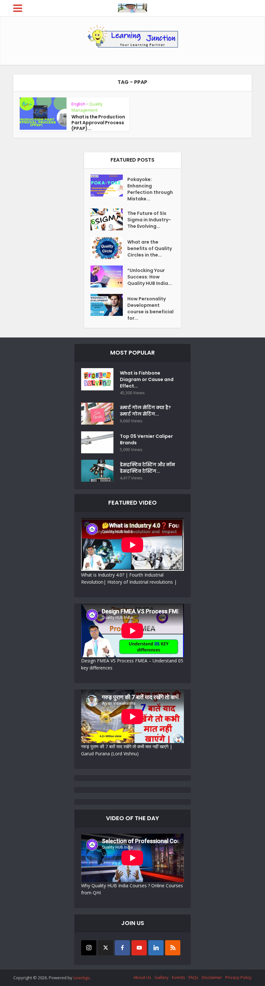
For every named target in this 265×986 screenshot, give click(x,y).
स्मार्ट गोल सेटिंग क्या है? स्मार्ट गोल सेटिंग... (145, 410)
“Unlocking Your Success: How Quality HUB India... (149, 277)
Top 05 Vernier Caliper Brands (146, 439)
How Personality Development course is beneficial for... (150, 308)
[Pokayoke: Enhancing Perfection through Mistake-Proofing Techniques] (108, 185)
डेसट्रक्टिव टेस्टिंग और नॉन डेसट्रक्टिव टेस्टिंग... (147, 467)
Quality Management (87, 107)
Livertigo (81, 978)
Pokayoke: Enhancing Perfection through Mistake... (150, 189)
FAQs (193, 977)
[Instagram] (88, 947)
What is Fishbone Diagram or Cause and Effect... (147, 379)
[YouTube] (139, 947)
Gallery (161, 977)
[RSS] (172, 947)
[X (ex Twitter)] (105, 947)
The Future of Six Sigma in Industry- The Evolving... (149, 219)
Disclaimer (212, 977)
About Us (142, 977)
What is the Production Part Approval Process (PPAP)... (98, 123)
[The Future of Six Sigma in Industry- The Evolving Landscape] (108, 219)
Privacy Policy (238, 977)
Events (178, 977)
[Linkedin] (156, 947)
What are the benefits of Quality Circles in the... (149, 248)
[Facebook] (122, 947)
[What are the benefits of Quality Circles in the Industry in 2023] (108, 248)
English (78, 104)
